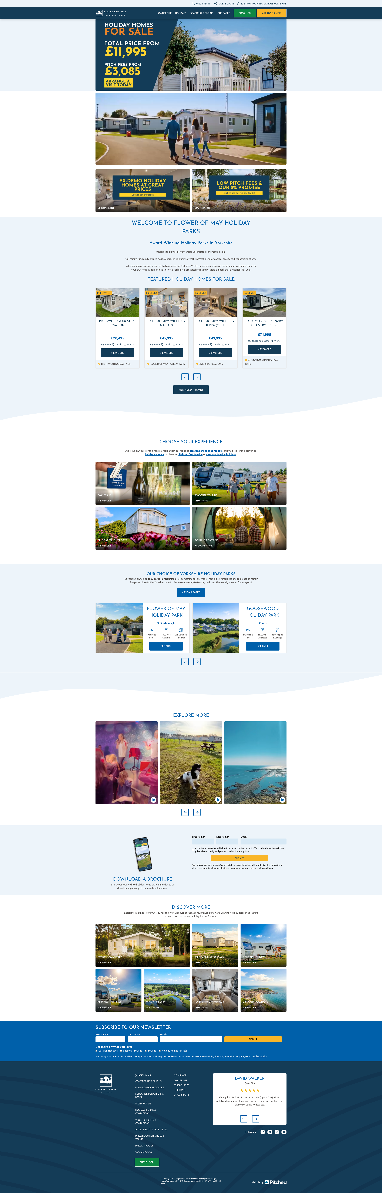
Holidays (180, 13)
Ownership (165, 13)
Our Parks (223, 13)
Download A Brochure (149, 1087)
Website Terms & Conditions (145, 1121)
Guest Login (147, 1162)
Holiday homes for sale (174, 1050)
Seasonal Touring (201, 13)
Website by (257, 1182)
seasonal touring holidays (221, 454)
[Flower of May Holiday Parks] (111, 13)
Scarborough (167, 623)
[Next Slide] (197, 376)
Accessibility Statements (151, 1129)
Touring (152, 1050)
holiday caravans (154, 454)
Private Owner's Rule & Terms (149, 1137)
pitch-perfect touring (190, 454)
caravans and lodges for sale (206, 450)
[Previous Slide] (185, 376)
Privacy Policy (144, 1145)
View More (117, 353)
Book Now (245, 13)
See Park (166, 646)
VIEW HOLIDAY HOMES (191, 389)
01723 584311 (204, 3)
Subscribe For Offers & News (149, 1095)
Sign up (253, 1039)
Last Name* (222, 836)
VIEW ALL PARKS (191, 592)
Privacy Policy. (266, 868)
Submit (239, 858)
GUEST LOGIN (226, 3)
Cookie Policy (143, 1152)
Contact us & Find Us (148, 1081)
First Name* (198, 836)
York (264, 623)
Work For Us (143, 1103)
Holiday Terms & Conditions (145, 1111)
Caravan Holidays (108, 1050)
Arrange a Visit (272, 13)
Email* (244, 836)
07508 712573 (181, 1085)
